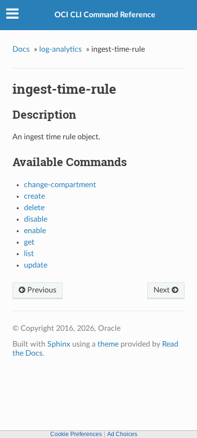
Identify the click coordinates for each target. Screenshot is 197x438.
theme (108, 344)
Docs (21, 49)
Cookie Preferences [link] (76, 434)
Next (162, 290)
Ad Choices (122, 434)
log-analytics (60, 49)
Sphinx (58, 344)
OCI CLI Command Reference (105, 15)
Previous (40, 290)
